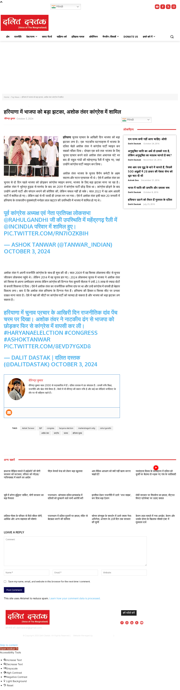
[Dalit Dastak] (24, 23)
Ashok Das (133, 180)
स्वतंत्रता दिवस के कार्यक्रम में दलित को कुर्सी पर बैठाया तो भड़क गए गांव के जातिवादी (156, 472)
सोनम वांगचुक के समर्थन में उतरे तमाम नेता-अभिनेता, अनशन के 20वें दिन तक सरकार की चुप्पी (112, 519)
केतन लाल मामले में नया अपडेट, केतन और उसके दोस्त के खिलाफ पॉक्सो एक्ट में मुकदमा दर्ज (155, 519)
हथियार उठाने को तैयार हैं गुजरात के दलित (150, 199)
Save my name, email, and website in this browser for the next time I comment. (49, 581)
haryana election (66, 428)
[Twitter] (168, 6)
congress (50, 428)
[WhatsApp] (82, 119)
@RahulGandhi (26, 219)
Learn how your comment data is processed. (75, 598)
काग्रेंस (56, 433)
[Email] (90, 119)
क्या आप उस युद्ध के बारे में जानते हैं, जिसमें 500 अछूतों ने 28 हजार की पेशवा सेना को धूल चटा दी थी (150, 171)
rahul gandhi (105, 428)
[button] (172, 36)
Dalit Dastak (134, 143)
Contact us (152, 635)
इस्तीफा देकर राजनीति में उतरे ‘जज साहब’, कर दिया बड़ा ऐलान (111, 496)
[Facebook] (162, 6)
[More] (106, 119)
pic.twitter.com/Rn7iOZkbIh (46, 233)
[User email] (9, 412)
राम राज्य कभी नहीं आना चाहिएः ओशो (147, 139)
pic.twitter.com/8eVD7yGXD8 (47, 346)
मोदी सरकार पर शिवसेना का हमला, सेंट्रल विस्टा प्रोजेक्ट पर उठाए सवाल (155, 496)
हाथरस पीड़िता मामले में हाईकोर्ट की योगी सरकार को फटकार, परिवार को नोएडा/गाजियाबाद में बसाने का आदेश (22, 474)
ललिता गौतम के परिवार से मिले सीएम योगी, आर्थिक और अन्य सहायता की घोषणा (23, 517)
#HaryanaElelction (33, 332)
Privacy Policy (125, 635)
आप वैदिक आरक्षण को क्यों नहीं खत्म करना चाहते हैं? (111, 472)
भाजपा (66, 433)
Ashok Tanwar (28, 428)
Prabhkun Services (102, 635)
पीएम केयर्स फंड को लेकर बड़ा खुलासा (65, 471)
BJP (40, 428)
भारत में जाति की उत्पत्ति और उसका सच (149, 187)
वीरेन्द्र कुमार (9, 118)
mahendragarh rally (86, 428)
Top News (10, 105)
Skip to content (9, 644)
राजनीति (21, 105)
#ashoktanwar (27, 339)
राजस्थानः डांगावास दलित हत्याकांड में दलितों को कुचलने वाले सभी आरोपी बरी (65, 496)
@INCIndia (18, 226)
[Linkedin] (131, 622)
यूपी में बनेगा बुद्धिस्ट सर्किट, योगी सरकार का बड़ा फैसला (24, 496)
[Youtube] (157, 6)
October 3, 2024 (27, 251)
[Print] (98, 119)
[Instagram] (173, 6)
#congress (81, 332)
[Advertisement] (90, 67)
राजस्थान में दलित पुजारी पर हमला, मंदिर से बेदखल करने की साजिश (68, 517)
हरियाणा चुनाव (77, 433)
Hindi (59, 6)
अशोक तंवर (45, 433)
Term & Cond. (139, 635)
